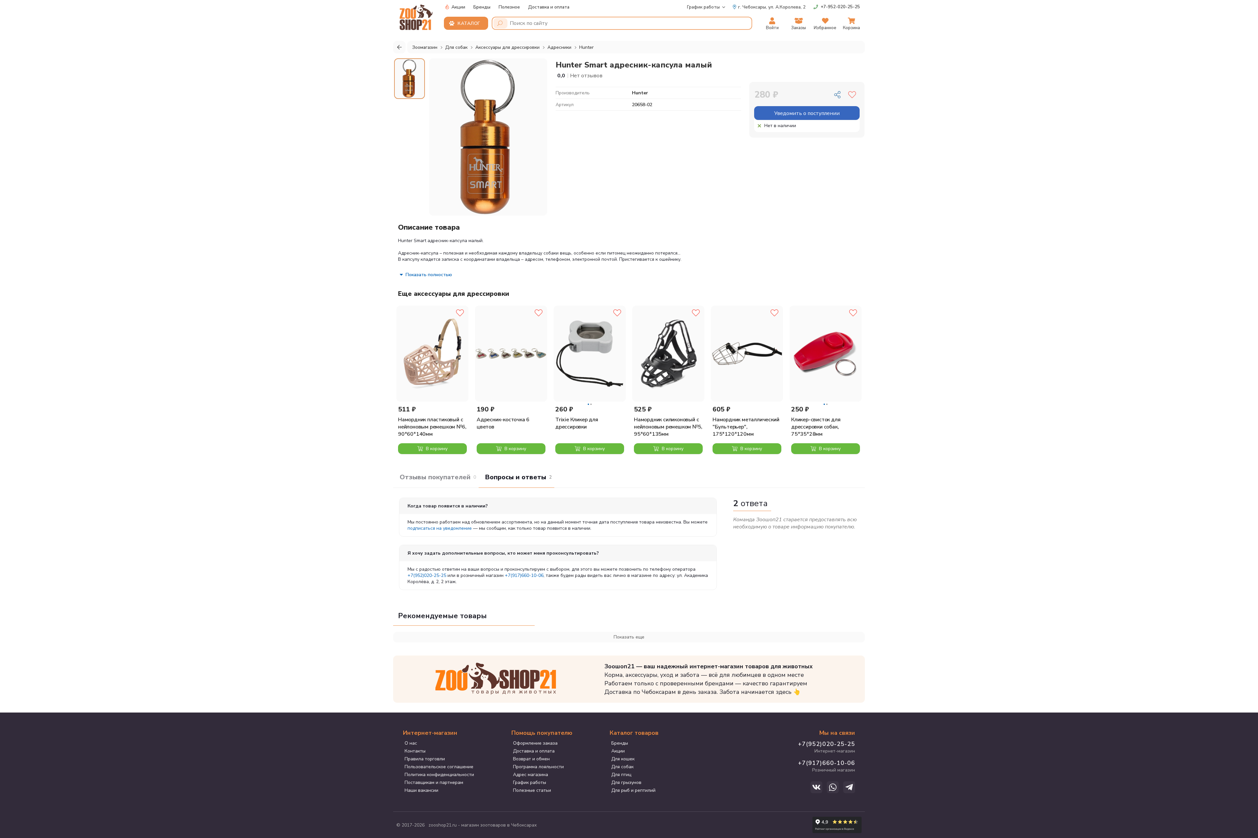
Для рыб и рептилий (633, 790)
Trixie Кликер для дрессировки (576, 423)
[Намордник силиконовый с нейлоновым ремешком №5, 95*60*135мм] (668, 354)
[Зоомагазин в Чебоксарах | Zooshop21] (417, 15)
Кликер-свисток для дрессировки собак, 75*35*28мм (815, 427)
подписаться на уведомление (440, 528)
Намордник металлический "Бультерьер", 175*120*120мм (746, 427)
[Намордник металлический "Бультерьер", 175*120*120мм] (747, 354)
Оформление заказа (535, 743)
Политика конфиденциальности (439, 774)
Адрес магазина (530, 774)
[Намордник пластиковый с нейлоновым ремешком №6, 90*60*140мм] (432, 354)
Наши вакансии (421, 790)
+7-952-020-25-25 (840, 7)
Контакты (415, 751)
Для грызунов (626, 782)
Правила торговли (425, 759)
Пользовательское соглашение (439, 767)
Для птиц (621, 774)
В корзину (436, 449)
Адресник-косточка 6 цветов (503, 423)
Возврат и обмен (531, 759)
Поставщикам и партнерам (434, 782)
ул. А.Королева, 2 (772, 7)
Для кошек (623, 759)
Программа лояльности (538, 767)
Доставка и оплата (548, 7)
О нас (411, 743)
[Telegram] (849, 787)
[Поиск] (500, 23)
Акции (457, 7)
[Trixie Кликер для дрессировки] (590, 354)
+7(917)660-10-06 (524, 575)
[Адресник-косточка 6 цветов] (511, 354)
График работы (703, 7)
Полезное (509, 7)
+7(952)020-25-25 (427, 575)
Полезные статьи (532, 790)
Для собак (622, 767)
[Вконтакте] (816, 787)
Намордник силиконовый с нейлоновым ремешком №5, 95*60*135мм (668, 427)
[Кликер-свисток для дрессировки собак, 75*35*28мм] (826, 354)
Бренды (481, 7)
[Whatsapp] (833, 787)
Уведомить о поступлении (807, 113)
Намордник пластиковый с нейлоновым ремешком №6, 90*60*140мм (432, 427)
